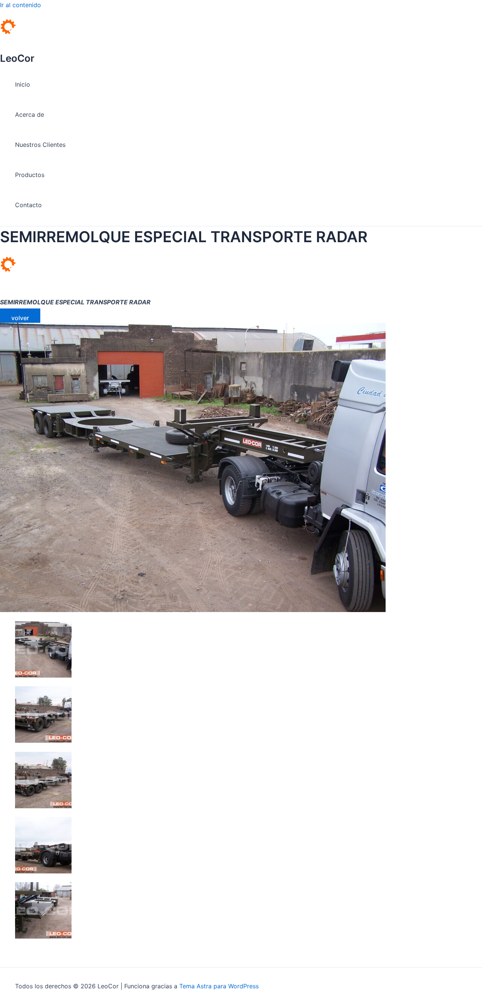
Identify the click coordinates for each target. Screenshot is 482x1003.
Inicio (22, 84)
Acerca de (29, 114)
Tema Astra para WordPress (219, 986)
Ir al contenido (20, 5)
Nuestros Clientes (40, 144)
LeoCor (17, 58)
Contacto (28, 205)
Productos (29, 175)
